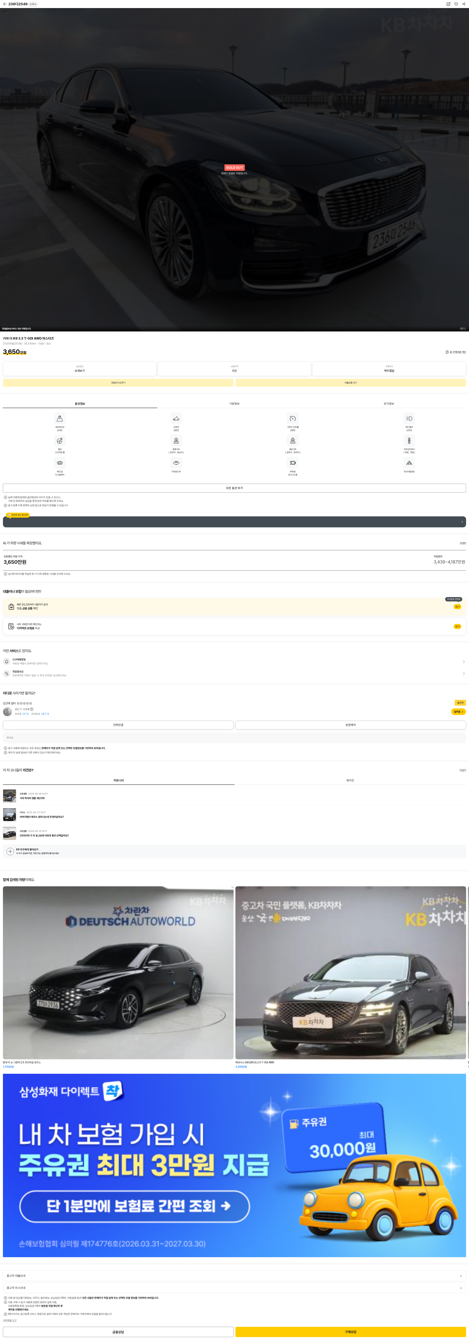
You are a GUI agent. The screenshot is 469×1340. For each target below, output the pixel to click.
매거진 (350, 780)
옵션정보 (80, 403)
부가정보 (389, 403)
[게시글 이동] (234, 796)
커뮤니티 (119, 780)
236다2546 (22, 4)
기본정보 (234, 403)
